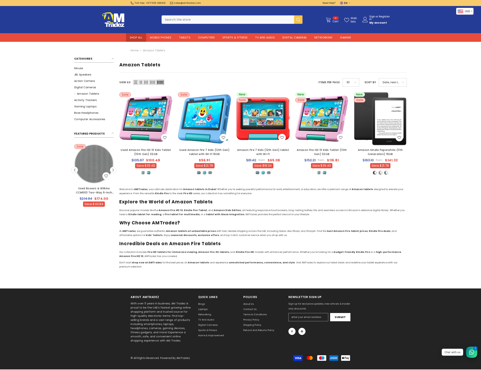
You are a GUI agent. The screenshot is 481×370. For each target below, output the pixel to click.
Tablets (185, 37)
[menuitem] (94, 68)
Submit (340, 317)
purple (210, 172)
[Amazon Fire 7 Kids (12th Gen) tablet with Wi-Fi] (263, 118)
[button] (113, 170)
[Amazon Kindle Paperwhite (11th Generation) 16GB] (380, 118)
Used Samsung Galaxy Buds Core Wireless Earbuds (94, 190)
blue (148, 172)
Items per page (329, 82)
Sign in (372, 17)
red (199, 172)
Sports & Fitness (235, 37)
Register (384, 16)
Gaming (345, 37)
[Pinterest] (302, 331)
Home (135, 50)
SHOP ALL (136, 37)
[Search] (232, 19)
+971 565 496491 (156, 2)
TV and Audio (265, 37)
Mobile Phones (160, 37)
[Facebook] (292, 331)
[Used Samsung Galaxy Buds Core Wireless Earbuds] (94, 164)
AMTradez (183, 358)
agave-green (380, 172)
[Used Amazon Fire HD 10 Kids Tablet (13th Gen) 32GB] (145, 118)
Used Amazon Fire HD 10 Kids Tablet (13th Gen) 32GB (146, 152)
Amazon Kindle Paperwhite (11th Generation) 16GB (380, 152)
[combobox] (228, 19)
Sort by (370, 82)
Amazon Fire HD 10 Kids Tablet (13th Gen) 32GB (322, 152)
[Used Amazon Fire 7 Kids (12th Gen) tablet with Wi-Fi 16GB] (204, 118)
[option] (93, 183)
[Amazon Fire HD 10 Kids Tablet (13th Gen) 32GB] (321, 118)
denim (386, 172)
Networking (323, 37)
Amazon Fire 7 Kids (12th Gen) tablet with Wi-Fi (263, 152)
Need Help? (329, 2)
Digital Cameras (294, 37)
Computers (206, 37)
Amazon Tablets (154, 50)
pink (143, 172)
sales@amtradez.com (187, 2)
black (374, 172)
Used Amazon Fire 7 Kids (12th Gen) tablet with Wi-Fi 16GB (204, 152)
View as (124, 82)
